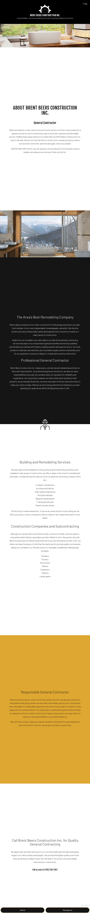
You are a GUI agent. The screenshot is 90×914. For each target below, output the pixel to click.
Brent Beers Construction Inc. (45, 15)
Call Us (22, 910)
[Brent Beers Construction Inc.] (45, 8)
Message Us (67, 910)
